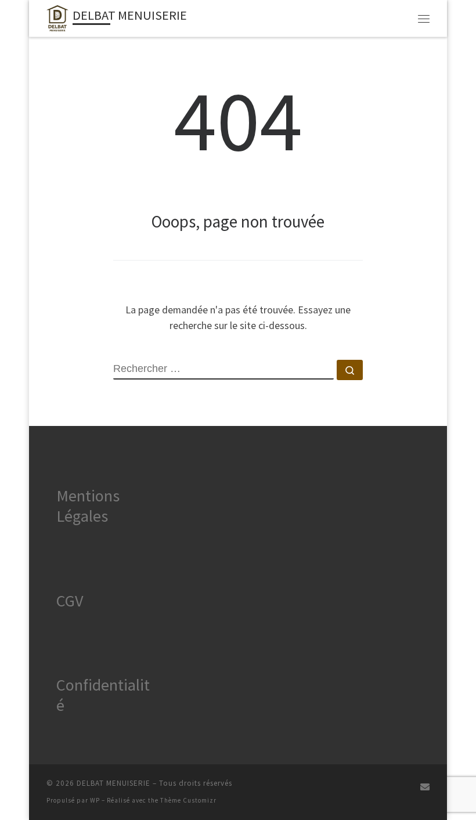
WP (95, 800)
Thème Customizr (188, 800)
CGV (70, 600)
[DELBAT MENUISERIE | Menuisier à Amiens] (57, 17)
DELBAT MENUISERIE (113, 783)
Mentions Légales (88, 505)
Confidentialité (103, 695)
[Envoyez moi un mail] (425, 787)
